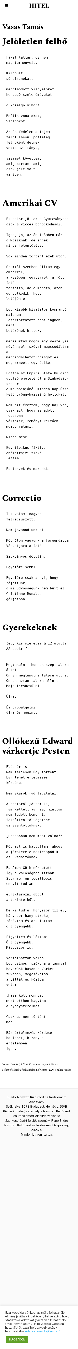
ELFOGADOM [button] (17, 1339)
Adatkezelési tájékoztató (43, 1331)
